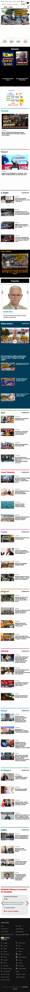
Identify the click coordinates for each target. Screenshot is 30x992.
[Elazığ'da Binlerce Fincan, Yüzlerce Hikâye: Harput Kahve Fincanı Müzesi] (7, 577)
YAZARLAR (4, 4)
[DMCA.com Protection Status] (5, 937)
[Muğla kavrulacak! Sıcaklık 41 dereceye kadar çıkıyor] (7, 624)
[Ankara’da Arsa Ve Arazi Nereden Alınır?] (7, 538)
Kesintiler (5, 960)
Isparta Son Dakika (20, 977)
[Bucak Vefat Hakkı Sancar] (8, 58)
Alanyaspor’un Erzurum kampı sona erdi (21, 419)
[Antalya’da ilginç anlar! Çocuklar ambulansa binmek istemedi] (8, 382)
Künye (2, 926)
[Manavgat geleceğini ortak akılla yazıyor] (7, 790)
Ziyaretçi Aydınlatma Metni (7, 934)
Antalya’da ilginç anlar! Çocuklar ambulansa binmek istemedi (22, 379)
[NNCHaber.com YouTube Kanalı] (24, 4)
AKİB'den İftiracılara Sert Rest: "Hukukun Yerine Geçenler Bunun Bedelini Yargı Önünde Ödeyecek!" (22, 817)
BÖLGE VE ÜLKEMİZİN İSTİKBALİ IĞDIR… (21, 564)
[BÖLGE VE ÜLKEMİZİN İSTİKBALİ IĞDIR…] (7, 564)
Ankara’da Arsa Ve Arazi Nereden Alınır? (22, 538)
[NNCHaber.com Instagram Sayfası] (23, 2)
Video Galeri (21, 965)
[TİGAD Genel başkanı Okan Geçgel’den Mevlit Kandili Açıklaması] (7, 551)
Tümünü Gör (25, 193)
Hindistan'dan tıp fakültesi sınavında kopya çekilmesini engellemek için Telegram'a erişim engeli (22, 745)
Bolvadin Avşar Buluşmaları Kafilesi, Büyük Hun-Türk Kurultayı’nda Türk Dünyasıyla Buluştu (21, 719)
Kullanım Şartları (19, 931)
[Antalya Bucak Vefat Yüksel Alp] (22, 58)
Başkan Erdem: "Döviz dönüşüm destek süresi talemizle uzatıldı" (21, 803)
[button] (27, 8)
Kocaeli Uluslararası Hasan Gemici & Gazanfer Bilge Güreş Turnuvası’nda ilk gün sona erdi (22, 460)
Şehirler (17, 971)
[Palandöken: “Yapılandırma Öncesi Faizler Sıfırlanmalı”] (7, 777)
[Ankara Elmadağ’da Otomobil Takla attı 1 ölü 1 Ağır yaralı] (7, 199)
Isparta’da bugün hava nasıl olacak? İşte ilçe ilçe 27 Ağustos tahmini (22, 637)
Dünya (4, 957)
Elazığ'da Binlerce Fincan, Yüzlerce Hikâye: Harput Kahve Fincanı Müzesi (22, 578)
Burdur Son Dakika (5, 974)
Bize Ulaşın (18, 926)
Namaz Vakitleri (22, 968)
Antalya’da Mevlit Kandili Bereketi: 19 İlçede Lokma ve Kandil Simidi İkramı (22, 480)
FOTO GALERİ (15, 4)
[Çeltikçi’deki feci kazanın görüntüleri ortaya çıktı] (8, 366)
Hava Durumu (6, 971)
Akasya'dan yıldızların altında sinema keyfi (21, 696)
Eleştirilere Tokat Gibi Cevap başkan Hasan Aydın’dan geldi (21, 433)
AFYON (10, 1)
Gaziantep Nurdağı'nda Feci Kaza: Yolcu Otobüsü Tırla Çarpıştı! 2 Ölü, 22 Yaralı (22, 239)
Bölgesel (5, 943)
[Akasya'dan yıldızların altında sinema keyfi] (7, 696)
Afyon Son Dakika (5, 977)
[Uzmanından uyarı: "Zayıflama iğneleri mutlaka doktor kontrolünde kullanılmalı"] (15, 297)
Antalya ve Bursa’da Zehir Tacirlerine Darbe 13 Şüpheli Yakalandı (22, 611)
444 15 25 (25, 935)
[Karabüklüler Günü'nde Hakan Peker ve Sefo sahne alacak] (7, 683)
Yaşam (5, 963)
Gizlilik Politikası (19, 929)
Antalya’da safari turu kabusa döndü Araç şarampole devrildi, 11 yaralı (21, 599)
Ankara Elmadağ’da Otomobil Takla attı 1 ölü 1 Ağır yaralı (22, 200)
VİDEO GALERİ (9, 4)
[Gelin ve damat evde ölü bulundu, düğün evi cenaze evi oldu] (8, 397)
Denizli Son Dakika (5, 980)
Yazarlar (20, 963)
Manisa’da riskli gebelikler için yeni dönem (20, 850)
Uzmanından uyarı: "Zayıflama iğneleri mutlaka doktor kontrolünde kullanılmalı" (20, 877)
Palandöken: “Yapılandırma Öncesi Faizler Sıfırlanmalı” (21, 777)
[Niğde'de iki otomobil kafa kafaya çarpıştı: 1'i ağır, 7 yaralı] (7, 225)
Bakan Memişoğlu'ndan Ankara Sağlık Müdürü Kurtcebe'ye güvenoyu (21, 837)
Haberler (15, 989)
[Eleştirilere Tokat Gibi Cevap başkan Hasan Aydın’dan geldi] (7, 432)
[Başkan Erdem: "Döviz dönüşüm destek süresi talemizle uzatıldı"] (7, 803)
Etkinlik (5, 948)
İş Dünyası (20, 948)
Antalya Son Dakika (20, 974)
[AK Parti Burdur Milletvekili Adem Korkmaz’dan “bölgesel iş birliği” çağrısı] (15, 341)
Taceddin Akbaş (8, 312)
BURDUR (2, 1)
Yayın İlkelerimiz (4, 929)
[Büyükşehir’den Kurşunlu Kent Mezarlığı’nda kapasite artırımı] (7, 518)
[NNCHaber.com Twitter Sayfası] (21, 4)
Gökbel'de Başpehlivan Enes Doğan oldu (21, 445)
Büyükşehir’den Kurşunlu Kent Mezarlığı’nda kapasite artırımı (22, 518)
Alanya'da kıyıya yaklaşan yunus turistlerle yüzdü (20, 505)
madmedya (25, 987)
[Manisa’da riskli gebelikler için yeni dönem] (7, 849)
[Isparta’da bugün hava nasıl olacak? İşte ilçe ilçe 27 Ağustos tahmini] (7, 637)
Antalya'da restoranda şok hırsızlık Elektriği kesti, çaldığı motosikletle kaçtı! (15, 271)
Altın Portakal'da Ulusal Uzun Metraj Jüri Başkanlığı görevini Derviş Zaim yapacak (22, 671)
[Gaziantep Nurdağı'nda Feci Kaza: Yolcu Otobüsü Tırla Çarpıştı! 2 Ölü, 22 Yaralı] (7, 238)
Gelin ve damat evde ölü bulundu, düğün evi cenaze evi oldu (22, 395)
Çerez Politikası (4, 931)
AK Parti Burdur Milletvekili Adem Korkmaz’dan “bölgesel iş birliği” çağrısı (13, 358)
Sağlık (19, 954)
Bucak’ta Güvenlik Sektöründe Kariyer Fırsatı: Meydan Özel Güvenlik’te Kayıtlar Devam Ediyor (14, 134)
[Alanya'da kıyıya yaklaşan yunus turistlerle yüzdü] (7, 505)
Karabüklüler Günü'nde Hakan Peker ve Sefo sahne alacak (21, 684)
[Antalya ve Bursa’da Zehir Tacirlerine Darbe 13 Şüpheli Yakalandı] (7, 611)
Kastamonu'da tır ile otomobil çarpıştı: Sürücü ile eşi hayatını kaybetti (22, 213)
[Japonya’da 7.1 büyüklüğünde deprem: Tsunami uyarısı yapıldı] (7, 730)
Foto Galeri (6, 965)
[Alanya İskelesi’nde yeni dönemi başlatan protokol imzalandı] (7, 492)
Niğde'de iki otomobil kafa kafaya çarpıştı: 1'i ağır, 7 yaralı (22, 226)
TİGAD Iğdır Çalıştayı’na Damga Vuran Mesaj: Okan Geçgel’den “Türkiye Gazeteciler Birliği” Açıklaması (22, 659)
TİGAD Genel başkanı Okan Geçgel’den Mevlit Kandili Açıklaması (22, 552)
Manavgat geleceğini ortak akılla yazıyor (21, 789)
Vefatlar (20, 951)
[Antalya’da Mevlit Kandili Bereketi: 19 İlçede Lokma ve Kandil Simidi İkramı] (7, 479)
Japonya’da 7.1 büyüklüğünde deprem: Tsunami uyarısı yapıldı (21, 731)
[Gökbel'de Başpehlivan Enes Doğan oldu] (7, 445)
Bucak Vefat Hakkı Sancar (8, 79)
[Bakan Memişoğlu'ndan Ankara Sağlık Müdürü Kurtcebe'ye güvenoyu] (7, 836)
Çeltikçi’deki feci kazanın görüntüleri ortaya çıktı (22, 364)
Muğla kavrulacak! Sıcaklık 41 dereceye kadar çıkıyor (21, 624)
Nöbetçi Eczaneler (7, 968)
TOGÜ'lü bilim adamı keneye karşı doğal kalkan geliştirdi (21, 863)
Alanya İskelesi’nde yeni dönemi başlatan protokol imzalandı (22, 492)
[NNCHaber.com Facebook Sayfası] (21, 2)
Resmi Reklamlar (22, 957)
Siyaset (20, 960)
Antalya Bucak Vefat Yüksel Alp (22, 79)
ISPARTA (14, 1)
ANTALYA (6, 1)
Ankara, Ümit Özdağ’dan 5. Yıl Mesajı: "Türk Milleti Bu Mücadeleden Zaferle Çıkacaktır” (14, 174)
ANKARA (18, 1)
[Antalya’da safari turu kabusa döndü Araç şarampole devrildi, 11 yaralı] (7, 598)
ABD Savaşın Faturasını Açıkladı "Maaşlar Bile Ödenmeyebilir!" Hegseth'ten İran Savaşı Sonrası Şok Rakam (22, 758)
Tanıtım (5, 951)
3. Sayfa (5, 945)
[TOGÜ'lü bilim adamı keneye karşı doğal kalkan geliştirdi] (7, 862)
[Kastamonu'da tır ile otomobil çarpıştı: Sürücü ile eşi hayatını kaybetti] (7, 212)
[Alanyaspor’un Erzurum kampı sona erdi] (7, 419)
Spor (19, 945)
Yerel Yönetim (21, 943)
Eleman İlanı (6, 954)
